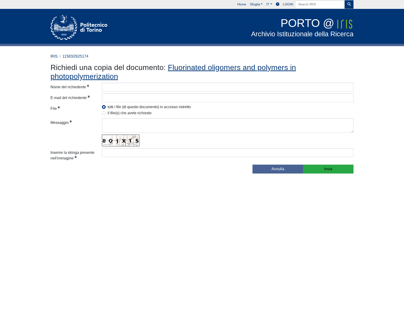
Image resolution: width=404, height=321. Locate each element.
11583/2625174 (75, 56)
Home (241, 4)
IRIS (54, 56)
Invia (328, 169)
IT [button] (267, 4)
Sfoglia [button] (255, 4)
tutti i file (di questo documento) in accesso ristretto (149, 107)
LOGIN (288, 4)
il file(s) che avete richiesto (130, 113)
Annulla (277, 169)
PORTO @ (302, 27)
